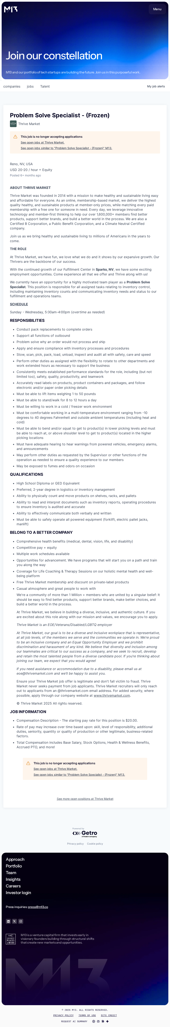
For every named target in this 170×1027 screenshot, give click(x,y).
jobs (30, 86)
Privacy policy (75, 843)
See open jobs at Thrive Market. (42, 142)
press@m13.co (38, 907)
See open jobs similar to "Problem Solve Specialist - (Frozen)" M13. (66, 148)
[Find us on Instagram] (20, 921)
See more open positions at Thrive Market (85, 798)
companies (11, 86)
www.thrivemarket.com (112, 695)
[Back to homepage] (10, 9)
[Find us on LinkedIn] (8, 921)
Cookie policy (95, 843)
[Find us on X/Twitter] (14, 921)
